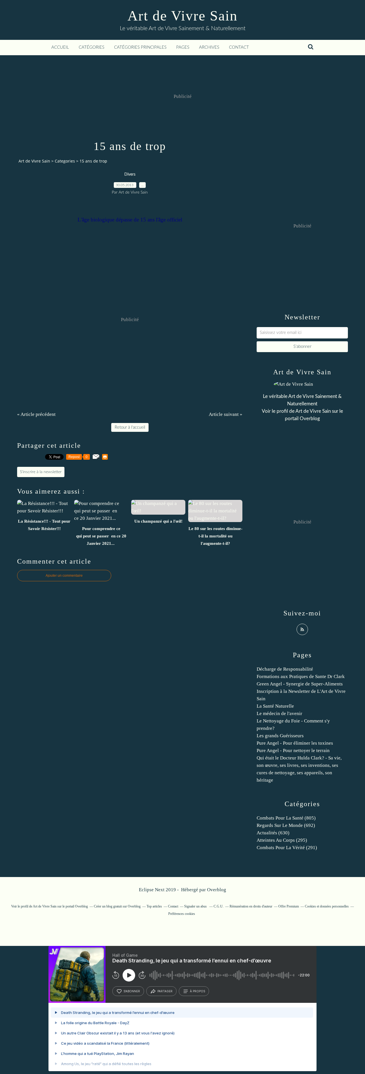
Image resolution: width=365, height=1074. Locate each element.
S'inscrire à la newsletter (41, 472)
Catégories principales (140, 47)
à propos (197, 991)
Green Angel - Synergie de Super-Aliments (300, 684)
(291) (287, 847)
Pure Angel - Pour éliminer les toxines (295, 743)
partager (165, 991)
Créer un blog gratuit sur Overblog (117, 906)
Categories (65, 161)
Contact (239, 47)
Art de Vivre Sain (182, 16)
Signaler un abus (196, 906)
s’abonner (131, 991)
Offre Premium (288, 906)
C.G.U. (219, 906)
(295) (282, 840)
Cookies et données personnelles (327, 906)
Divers (129, 174)
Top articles (154, 906)
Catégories (91, 47)
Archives (209, 47)
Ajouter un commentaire (64, 576)
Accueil (60, 47)
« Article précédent (36, 414)
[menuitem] (60, 47)
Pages (182, 47)
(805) (286, 818)
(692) (286, 825)
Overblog (216, 889)
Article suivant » (225, 414)
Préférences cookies (181, 914)
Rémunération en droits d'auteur (251, 906)
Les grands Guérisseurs (280, 735)
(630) (273, 832)
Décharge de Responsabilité (285, 669)
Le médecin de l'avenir (279, 713)
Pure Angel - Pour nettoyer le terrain (293, 750)
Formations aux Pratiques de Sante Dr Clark (301, 676)
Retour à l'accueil (130, 427)
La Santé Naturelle (275, 706)
